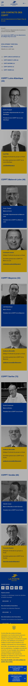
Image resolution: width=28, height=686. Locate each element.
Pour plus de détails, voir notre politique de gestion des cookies (13, 661)
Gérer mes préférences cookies (18, 674)
